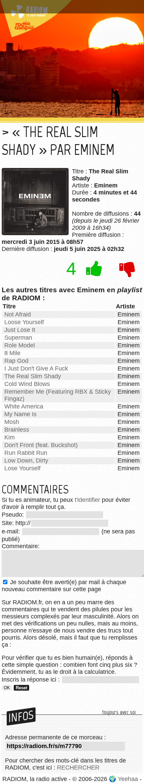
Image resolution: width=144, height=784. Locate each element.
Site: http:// (16, 523)
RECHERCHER (78, 767)
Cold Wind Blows (27, 384)
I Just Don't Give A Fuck (36, 368)
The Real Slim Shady (32, 376)
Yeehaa (128, 779)
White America (23, 406)
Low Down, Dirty (26, 460)
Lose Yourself (22, 468)
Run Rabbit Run (25, 452)
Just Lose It (19, 329)
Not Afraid (17, 314)
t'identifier (87, 499)
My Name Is (20, 414)
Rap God (16, 360)
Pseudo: (13, 514)
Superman (18, 337)
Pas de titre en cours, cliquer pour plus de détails (71, 4)
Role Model (19, 345)
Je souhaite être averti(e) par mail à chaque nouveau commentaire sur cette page (64, 586)
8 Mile (12, 353)
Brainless (16, 429)
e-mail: (11, 531)
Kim (9, 437)
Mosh (11, 422)
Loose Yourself (24, 322)
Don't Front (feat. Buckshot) (41, 445)
